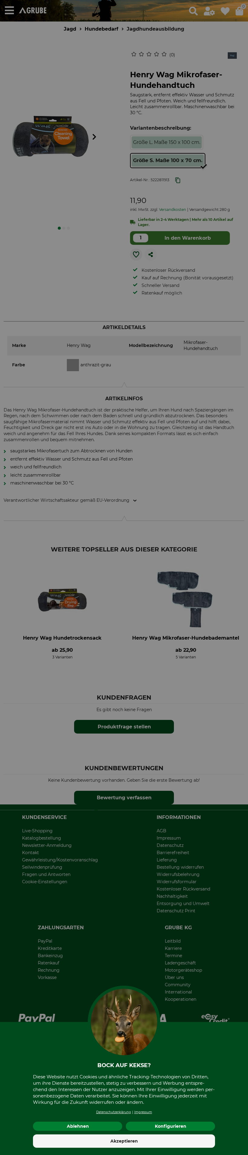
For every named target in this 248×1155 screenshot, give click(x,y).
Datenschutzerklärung (113, 1112)
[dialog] (124, 577)
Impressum (143, 1112)
